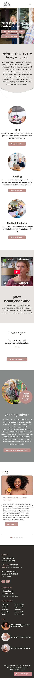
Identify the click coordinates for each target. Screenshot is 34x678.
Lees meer (10, 524)
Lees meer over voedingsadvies (16, 450)
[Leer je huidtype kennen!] (5, 648)
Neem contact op (9, 36)
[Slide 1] (11, 537)
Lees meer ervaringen (16, 359)
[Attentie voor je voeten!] (5, 637)
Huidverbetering (8, 591)
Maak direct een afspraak (12, 31)
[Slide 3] (14, 537)
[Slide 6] (19, 537)
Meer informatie (16, 144)
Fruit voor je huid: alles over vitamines (15, 498)
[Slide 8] (22, 537)
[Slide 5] (17, 537)
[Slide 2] (12, 537)
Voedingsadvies (8, 594)
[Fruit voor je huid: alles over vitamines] (5, 626)
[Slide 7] (21, 537)
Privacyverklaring (25, 665)
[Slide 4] (16, 537)
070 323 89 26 (13, 565)
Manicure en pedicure (10, 596)
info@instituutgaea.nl (14, 567)
